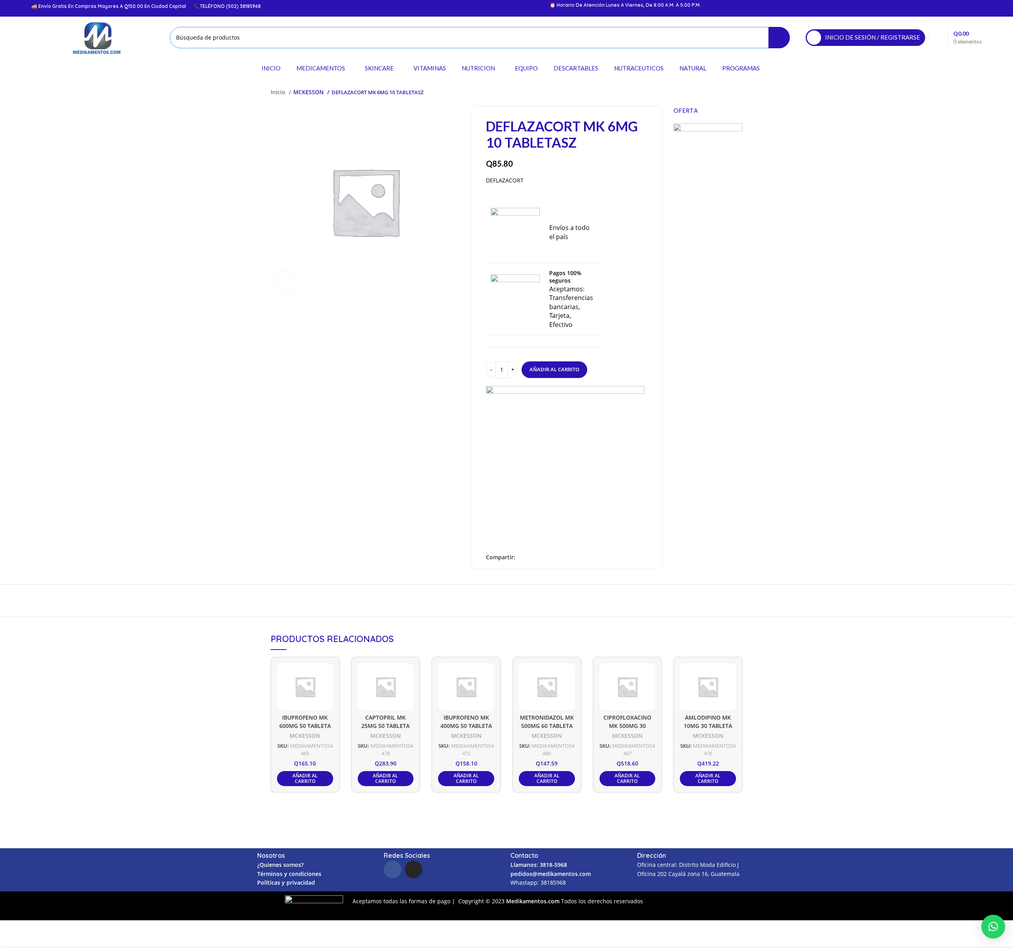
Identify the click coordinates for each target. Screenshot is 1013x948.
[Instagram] (413, 869)
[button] (993, 927)
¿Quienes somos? (280, 864)
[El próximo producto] (738, 92)
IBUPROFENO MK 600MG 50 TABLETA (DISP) (305, 725)
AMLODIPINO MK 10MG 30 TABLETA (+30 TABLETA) (708, 725)
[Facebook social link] (521, 557)
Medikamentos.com (533, 901)
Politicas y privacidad (286, 882)
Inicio (279, 92)
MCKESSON (309, 92)
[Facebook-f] (392, 869)
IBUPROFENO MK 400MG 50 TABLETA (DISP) (466, 725)
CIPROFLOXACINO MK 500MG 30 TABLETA (627, 725)
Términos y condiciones (289, 874)
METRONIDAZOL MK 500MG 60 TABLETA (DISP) (547, 725)
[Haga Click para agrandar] (286, 281)
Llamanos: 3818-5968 (538, 864)
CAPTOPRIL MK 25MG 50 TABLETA (385, 722)
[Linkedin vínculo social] (539, 557)
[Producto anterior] (723, 92)
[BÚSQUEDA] (779, 37)
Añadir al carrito (554, 369)
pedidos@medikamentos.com (550, 874)
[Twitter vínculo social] (530, 557)
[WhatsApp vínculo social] (549, 557)
